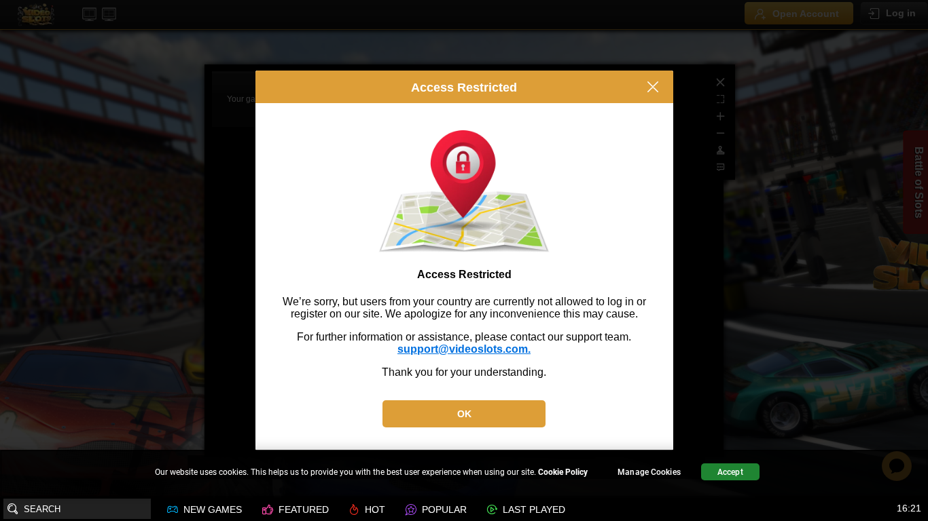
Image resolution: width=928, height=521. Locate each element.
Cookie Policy (563, 472)
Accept (730, 472)
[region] (464, 474)
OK (464, 413)
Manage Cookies (649, 472)
